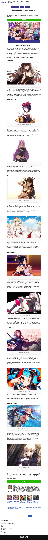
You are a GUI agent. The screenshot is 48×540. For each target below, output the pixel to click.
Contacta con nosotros (24, 536)
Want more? (18, 514)
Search (30, 516)
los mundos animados (16, 12)
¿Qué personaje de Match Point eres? (7, 523)
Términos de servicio (24, 538)
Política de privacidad (24, 537)
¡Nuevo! (9, 1)
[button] (23, 1)
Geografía (14, 1)
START (24, 20)
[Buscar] (46, 2)
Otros (18, 1)
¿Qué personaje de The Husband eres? (8, 534)
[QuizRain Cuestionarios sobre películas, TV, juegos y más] (3, 2)
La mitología (9, 48)
